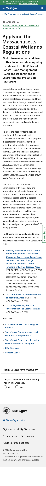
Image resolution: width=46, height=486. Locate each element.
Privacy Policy (10, 436)
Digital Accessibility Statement (19, 429)
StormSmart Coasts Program (30, 14)
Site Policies (27, 436)
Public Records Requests (16, 442)
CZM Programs (9, 14)
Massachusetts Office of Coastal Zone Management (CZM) (21, 26)
